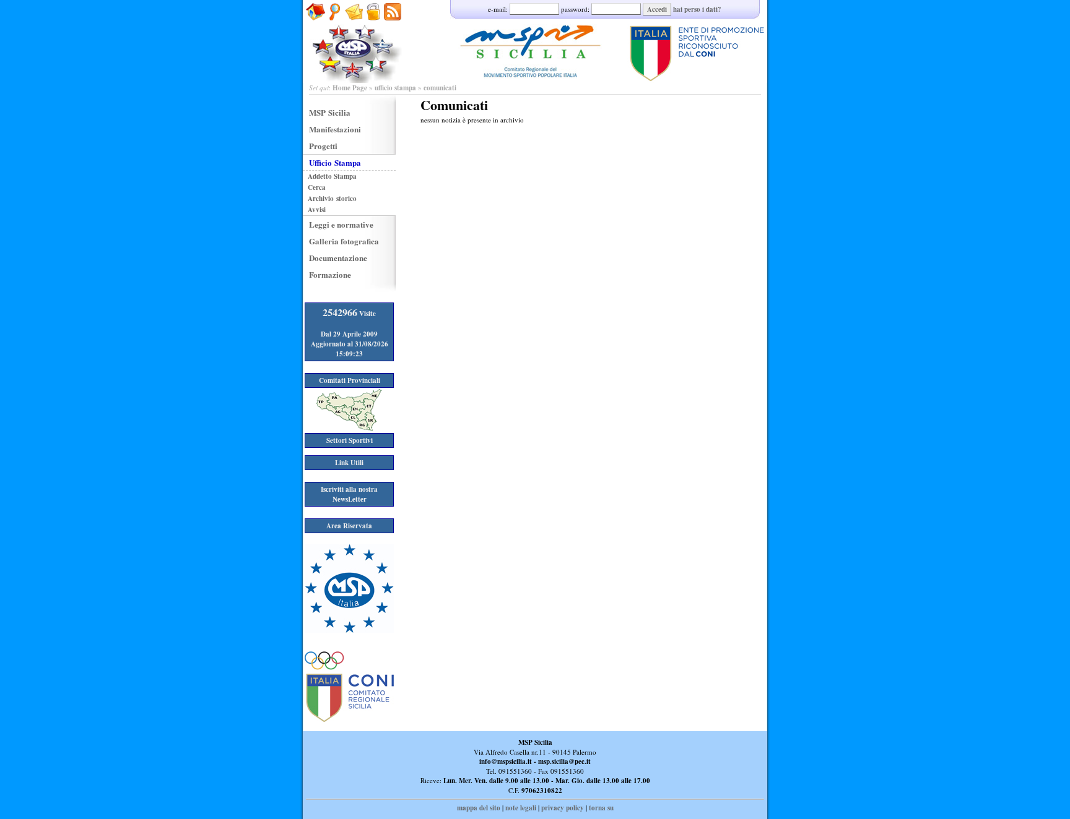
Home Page (350, 88)
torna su (601, 808)
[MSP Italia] (349, 630)
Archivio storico (332, 199)
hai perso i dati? (697, 9)
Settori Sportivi (349, 440)
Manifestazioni (335, 129)
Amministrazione (373, 27)
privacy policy (562, 808)
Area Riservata (349, 526)
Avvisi (317, 210)
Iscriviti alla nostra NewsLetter (349, 494)
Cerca (317, 187)
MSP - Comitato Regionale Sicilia (535, 41)
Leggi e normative (341, 224)
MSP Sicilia (329, 112)
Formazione (330, 274)
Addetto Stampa (332, 176)
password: (576, 9)
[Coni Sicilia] (349, 719)
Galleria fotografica (344, 241)
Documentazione (338, 258)
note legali (520, 808)
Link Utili (349, 463)
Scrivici (353, 27)
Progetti (323, 146)
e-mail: (499, 9)
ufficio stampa (395, 88)
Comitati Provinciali (349, 380)
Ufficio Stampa (335, 162)
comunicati (440, 88)
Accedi (657, 9)
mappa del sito (478, 808)
